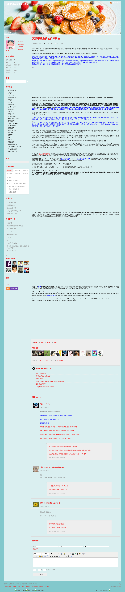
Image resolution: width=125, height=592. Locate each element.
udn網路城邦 (116, 2)
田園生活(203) (12, 142)
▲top (119, 584)
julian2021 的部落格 (17, 3)
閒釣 (10, 177)
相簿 (21, 32)
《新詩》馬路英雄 (12, 243)
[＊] (94, 353)
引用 (48, 342)
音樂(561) (10, 139)
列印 (55, 342)
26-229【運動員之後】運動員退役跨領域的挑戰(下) (18, 247)
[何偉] (59, 353)
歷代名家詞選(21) (12, 116)
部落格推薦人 (10, 258)
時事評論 (41, 361)
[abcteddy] (65, 353)
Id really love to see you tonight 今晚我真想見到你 (50, 381)
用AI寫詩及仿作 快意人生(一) (44, 376)
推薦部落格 (21, 44)
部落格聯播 (14, 288)
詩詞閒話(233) (12, 121)
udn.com (119, 586)
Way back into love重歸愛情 (17, 186)
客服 (48, 586)
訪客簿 (33, 32)
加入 (101, 590)
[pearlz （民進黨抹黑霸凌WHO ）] (88, 353)
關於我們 (15, 586)
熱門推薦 (25, 173)
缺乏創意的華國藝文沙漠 (14, 211)
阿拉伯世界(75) (12, 107)
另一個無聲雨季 (11, 229)
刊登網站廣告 (8, 586)
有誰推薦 (35, 348)
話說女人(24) (11, 95)
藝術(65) (10, 137)
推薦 (42, 342)
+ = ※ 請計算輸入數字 (46, 569)
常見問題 (21, 586)
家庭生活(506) (12, 130)
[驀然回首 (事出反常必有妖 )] (35, 353)
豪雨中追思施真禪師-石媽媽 (15, 226)
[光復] (71, 353)
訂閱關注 (20, 47)
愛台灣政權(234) (12, 90)
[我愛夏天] (100, 353)
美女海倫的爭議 (11, 208)
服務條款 (28, 586)
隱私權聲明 (42, 586)
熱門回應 (17, 173)
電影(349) (10, 132)
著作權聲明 (35, 586)
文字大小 (44, 553)
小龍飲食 (9, 223)
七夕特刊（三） (11, 237)
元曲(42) (10, 93)
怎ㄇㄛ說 (9, 231)
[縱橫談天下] (82, 353)
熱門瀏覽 (9, 173)
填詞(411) (10, 111)
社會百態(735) (12, 128)
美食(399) (10, 135)
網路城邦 (105, 590)
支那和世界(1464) (12, 123)
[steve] (53, 353)
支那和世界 (60, 361)
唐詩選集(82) (11, 109)
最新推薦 (25, 170)
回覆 (35, 342)
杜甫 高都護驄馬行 (41, 384)
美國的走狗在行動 (44, 154)
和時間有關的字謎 (12, 234)
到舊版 (33, 4)
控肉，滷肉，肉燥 (12, 213)
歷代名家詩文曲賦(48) (14, 118)
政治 (46, 361)
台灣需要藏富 (39, 378)
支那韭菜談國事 (13, 180)
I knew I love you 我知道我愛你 (17, 183)
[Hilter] (76, 353)
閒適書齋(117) (12, 97)
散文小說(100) (12, 125)
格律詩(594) (11, 114)
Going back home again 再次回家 (45, 386)
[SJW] (41, 353)
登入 (97, 590)
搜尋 (27, 81)
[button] (37, 554)
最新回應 (17, 170)
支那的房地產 (12, 192)
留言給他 (20, 49)
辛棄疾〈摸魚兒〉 (12, 251)
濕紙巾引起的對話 (41, 373)
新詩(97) (10, 102)
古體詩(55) (11, 104)
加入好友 (20, 41)
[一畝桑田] (47, 353)
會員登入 (35, 549)
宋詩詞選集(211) (12, 149)
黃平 (50, 458)
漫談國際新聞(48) (12, 144)
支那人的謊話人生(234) (14, 146)
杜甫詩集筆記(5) (12, 151)
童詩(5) (10, 100)
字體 (35, 553)
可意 (8, 240)
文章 (9, 32)
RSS (7, 288)
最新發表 (9, 170)
